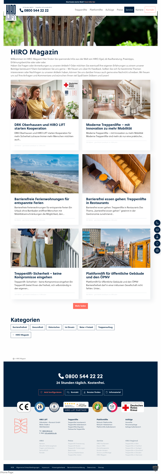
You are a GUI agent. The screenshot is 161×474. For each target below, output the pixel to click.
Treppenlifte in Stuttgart (133, 448)
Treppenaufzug (105, 327)
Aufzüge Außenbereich (133, 427)
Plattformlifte (96, 9)
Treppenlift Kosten (74, 446)
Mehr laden (80, 305)
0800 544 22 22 (83, 376)
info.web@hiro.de (51, 433)
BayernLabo (72, 450)
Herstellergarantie (103, 448)
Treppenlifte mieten (75, 455)
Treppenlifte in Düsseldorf (134, 450)
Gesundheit (37, 327)
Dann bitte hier (90, 2)
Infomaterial (115, 392)
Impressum (45, 467)
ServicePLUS (43, 450)
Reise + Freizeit (86, 327)
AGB (12, 467)
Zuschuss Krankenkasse (76, 452)
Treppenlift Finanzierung (76, 443)
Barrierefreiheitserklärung (76, 467)
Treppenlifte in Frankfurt (133, 446)
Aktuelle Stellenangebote (48, 446)
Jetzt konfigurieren (53, 392)
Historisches (54, 327)
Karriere (42, 443)
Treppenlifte (81, 9)
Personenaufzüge (131, 424)
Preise (120, 9)
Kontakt (74, 392)
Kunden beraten (102, 450)
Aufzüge (110, 9)
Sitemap (101, 467)
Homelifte (128, 422)
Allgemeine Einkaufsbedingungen (27, 467)
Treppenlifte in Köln (132, 443)
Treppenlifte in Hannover (133, 455)
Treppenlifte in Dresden (133, 452)
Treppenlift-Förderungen (76, 448)
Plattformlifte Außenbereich (106, 427)
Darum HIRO (101, 446)
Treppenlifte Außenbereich (77, 424)
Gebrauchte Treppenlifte (76, 429)
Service (129, 9)
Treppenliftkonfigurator (76, 427)
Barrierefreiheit (20, 327)
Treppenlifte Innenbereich (77, 422)
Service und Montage (104, 452)
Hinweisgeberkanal (58, 467)
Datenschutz (91, 467)
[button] (155, 468)
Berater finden (94, 392)
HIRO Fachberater (103, 443)
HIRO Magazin (22, 334)
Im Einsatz (69, 327)
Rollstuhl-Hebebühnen (104, 424)
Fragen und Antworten (46, 448)
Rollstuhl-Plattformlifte (104, 422)
